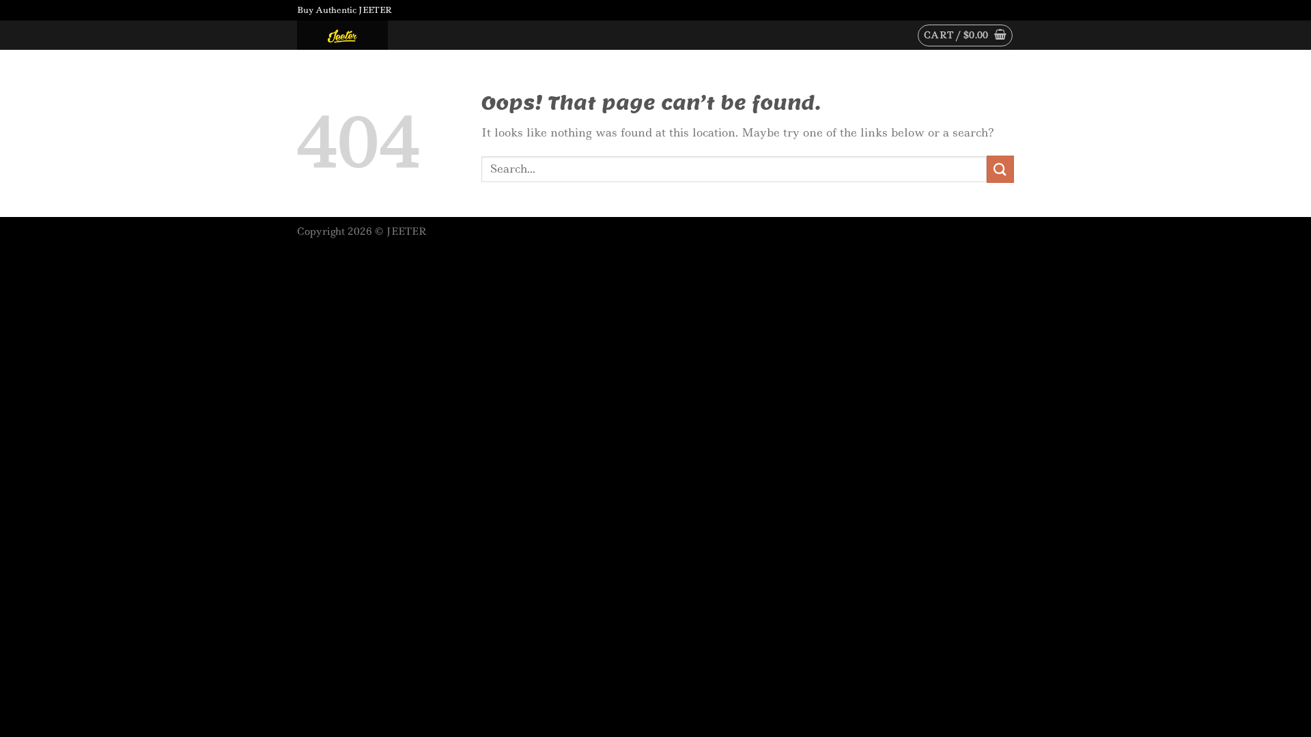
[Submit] (1000, 169)
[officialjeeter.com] (365, 35)
